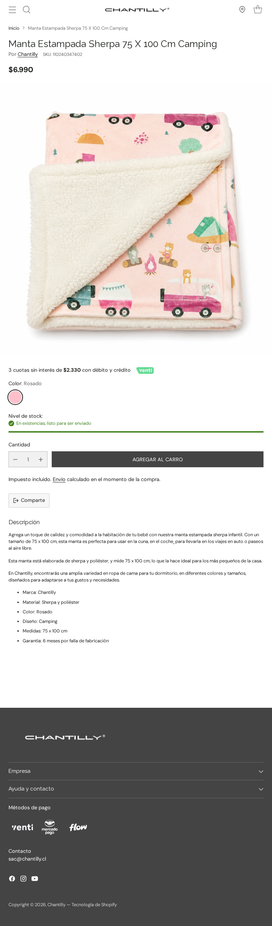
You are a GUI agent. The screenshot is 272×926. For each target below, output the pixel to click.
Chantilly (28, 54)
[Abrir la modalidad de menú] (12, 9)
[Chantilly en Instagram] (23, 879)
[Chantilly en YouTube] (34, 879)
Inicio (13, 28)
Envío (59, 479)
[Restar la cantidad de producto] (15, 459)
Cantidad (19, 444)
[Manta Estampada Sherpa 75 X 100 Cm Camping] (136, 219)
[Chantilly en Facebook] (12, 879)
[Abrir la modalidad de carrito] (257, 9)
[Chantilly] (136, 9)
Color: (25, 383)
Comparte (33, 500)
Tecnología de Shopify (94, 905)
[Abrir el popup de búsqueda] (26, 9)
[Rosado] (15, 397)
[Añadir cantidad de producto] (40, 459)
